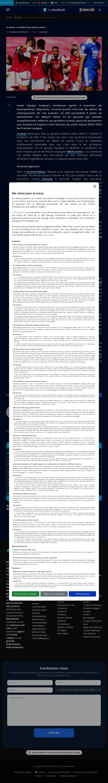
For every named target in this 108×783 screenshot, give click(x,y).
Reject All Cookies (54, 594)
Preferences (82, 594)
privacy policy (48, 235)
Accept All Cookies (25, 594)
